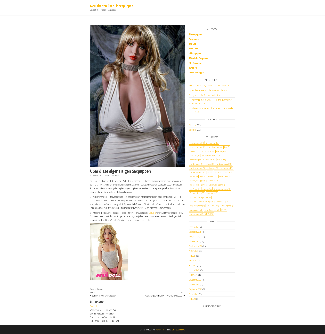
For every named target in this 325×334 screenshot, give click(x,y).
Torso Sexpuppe (196, 72)
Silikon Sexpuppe (212, 210)
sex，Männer (213, 205)
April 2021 (192, 265)
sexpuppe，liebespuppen (200, 197)
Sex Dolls (152, 212)
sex (209, 172)
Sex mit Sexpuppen (217, 184)
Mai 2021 (192, 260)
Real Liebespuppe (223, 164)
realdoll (221, 159)
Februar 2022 (194, 226)
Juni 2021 (192, 255)
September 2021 (195, 246)
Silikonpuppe (227, 205)
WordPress (160, 329)
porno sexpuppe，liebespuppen (202, 159)
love (226, 147)
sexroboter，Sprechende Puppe (202, 201)
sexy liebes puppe (197, 205)
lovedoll (194, 151)
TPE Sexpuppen (196, 62)
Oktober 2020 (194, 284)
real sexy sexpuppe (197, 172)
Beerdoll (118, 175)
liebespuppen (212, 143)
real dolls (209, 164)
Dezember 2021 (195, 231)
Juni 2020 (192, 298)
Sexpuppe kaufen (197, 193)
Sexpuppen (194, 39)
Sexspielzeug (222, 201)
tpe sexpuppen (196, 214)
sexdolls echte (225, 176)
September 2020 (195, 289)
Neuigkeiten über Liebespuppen (111, 5)
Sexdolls (194, 176)
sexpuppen (212, 193)
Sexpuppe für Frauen (222, 189)
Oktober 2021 (194, 241)
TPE (223, 210)
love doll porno (222, 151)
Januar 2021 (193, 274)
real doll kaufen (196, 164)
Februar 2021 (194, 270)
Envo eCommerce (178, 329)
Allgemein (99, 289)
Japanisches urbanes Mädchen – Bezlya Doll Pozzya (208, 90)
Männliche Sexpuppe (198, 58)
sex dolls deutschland (208, 176)
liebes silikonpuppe (214, 147)
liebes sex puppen (197, 147)
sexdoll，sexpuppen (198, 180)
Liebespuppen (195, 34)
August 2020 (193, 293)
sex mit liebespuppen (198, 184)
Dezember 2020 (195, 279)
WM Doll (209, 214)
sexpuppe (207, 189)
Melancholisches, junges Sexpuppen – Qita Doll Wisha (209, 85)
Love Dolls (193, 48)
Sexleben (192, 129)
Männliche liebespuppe (211, 155)
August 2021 (193, 250)
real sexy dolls (226, 168)
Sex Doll (192, 43)
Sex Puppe (195, 189)
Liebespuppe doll (197, 143)
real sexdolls (212, 168)
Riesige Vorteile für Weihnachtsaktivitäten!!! (205, 95)
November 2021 (195, 236)
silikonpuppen (196, 210)
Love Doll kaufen (207, 151)
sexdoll (218, 172)
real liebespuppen (197, 168)
